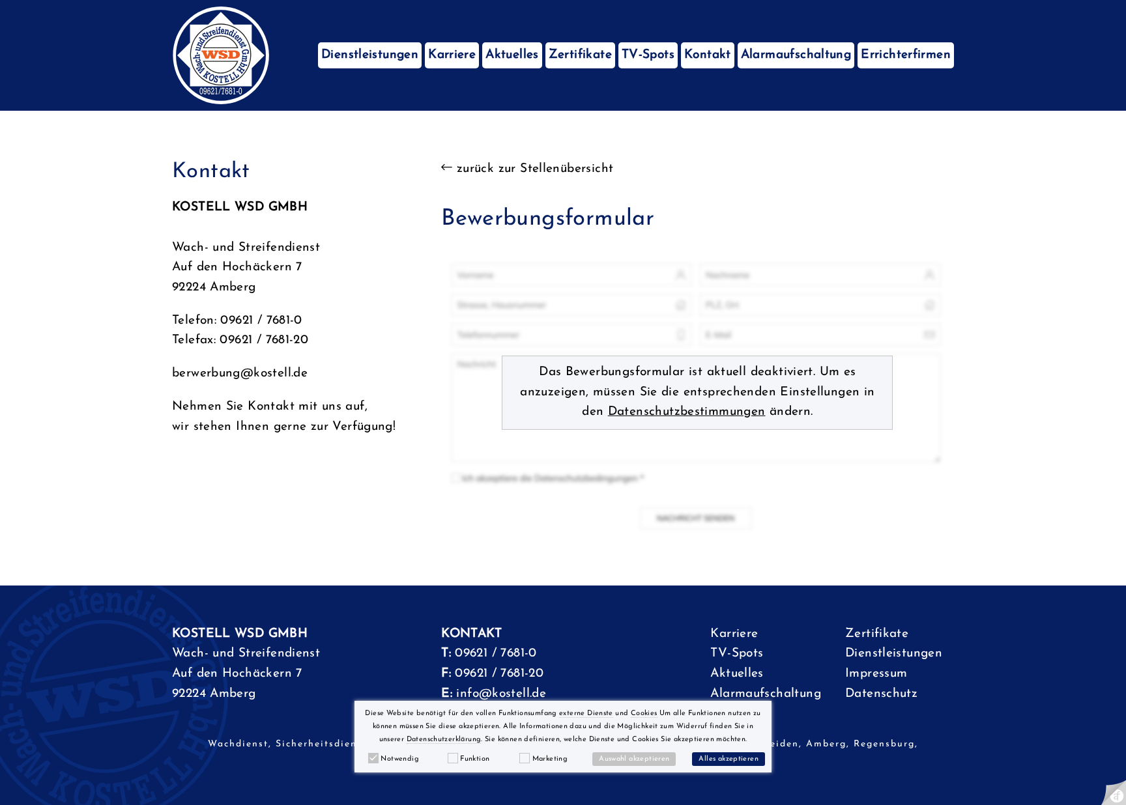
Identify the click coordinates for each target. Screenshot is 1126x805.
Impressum (876, 674)
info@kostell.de (501, 694)
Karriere (452, 55)
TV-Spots (648, 55)
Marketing (550, 759)
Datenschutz (881, 694)
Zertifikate (580, 55)
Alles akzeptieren (728, 759)
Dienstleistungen (369, 55)
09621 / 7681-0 (495, 653)
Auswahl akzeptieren (634, 759)
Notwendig (399, 759)
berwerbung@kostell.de (240, 373)
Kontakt (707, 55)
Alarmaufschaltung (796, 55)
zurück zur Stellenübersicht (533, 169)
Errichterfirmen (906, 55)
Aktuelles (511, 55)
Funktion (474, 759)
